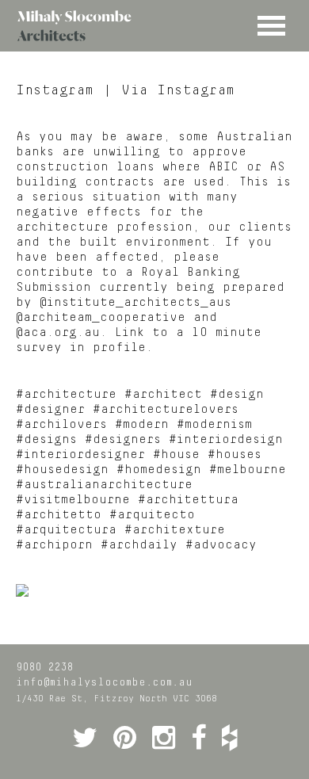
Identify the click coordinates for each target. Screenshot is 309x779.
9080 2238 (44, 667)
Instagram (55, 90)
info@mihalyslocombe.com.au (104, 682)
